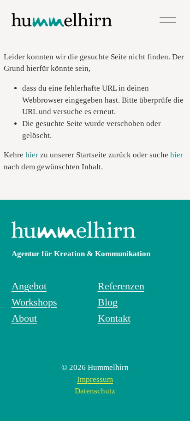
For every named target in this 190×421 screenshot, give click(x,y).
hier (31, 154)
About (24, 318)
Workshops (34, 302)
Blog (108, 302)
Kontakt (114, 318)
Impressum (95, 379)
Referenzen (121, 286)
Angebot (29, 286)
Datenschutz (95, 390)
